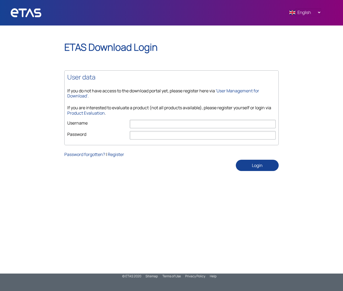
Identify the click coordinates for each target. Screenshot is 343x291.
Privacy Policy (195, 276)
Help (213, 276)
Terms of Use (171, 276)
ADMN (36, 12)
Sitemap (152, 276)
